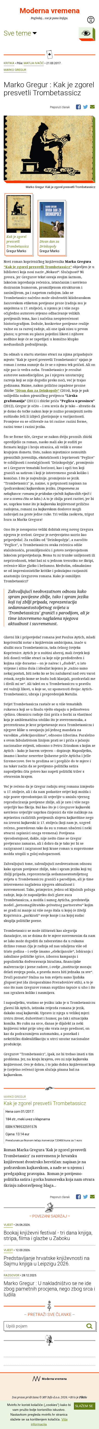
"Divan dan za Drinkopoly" (37, 390)
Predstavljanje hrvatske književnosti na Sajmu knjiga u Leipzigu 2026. (47, 1261)
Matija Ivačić (34, 63)
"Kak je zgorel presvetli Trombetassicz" (38, 267)
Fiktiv (83, 1397)
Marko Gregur (15, 70)
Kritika (9, 63)
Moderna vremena (50, 10)
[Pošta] (92, 106)
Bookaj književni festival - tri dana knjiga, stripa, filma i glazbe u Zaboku (48, 1235)
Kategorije (86, 33)
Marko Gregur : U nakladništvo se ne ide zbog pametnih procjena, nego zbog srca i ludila (49, 1288)
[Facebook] (78, 106)
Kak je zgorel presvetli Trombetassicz (17, 243)
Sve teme (18, 33)
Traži (89, 1326)
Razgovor (11, 1275)
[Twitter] (85, 106)
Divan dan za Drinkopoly (49, 246)
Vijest (8, 1224)
